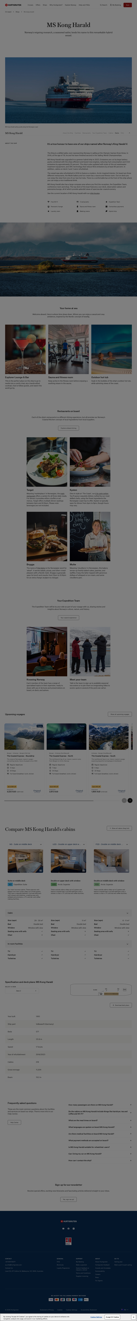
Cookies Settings (96, 1317)
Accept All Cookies (112, 1317)
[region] (68, 1317)
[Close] (133, 1317)
